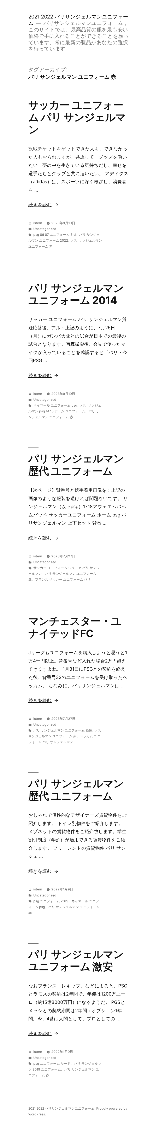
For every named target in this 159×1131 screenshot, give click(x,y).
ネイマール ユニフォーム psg (55, 405)
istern (37, 223)
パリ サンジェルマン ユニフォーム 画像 (62, 730)
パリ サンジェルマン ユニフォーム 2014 (76, 294)
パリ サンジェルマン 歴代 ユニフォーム (76, 464)
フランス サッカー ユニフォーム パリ (62, 579)
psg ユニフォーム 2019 (50, 901)
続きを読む (40, 204)
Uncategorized (44, 229)
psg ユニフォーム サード (52, 1064)
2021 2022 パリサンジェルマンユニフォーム (61, 1108)
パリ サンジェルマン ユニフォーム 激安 (76, 960)
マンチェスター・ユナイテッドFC (74, 627)
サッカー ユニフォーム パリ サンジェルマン (77, 117)
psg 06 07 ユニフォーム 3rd (54, 235)
